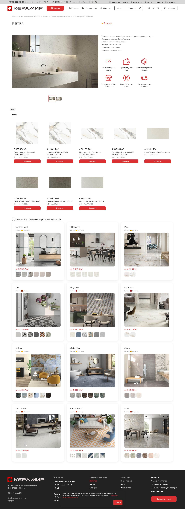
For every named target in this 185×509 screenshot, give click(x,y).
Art (17, 287)
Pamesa (108, 23)
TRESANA (75, 227)
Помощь (155, 477)
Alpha (127, 348)
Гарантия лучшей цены (126, 69)
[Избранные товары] (158, 8)
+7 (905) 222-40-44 (15, 2)
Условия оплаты (159, 481)
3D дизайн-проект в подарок (144, 69)
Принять (118, 503)
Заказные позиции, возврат (164, 488)
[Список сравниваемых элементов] (153, 8)
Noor (126, 408)
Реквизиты (125, 488)
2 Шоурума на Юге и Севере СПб (108, 85)
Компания (125, 477)
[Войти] (148, 8)
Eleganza (74, 287)
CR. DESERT (22, 408)
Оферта (10, 501)
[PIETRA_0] (55, 61)
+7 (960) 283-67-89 (60, 2)
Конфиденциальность (16, 498)
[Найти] (140, 8)
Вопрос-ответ (157, 491)
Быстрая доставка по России (144, 85)
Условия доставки (159, 484)
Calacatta (129, 287)
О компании (126, 481)
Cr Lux (19, 348)
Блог (122, 484)
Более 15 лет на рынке (126, 85)
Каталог (93, 481)
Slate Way (75, 348)
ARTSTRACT (76, 408)
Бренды (93, 488)
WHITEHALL (22, 227)
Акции (92, 484)
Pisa (126, 227)
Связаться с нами (164, 499)
